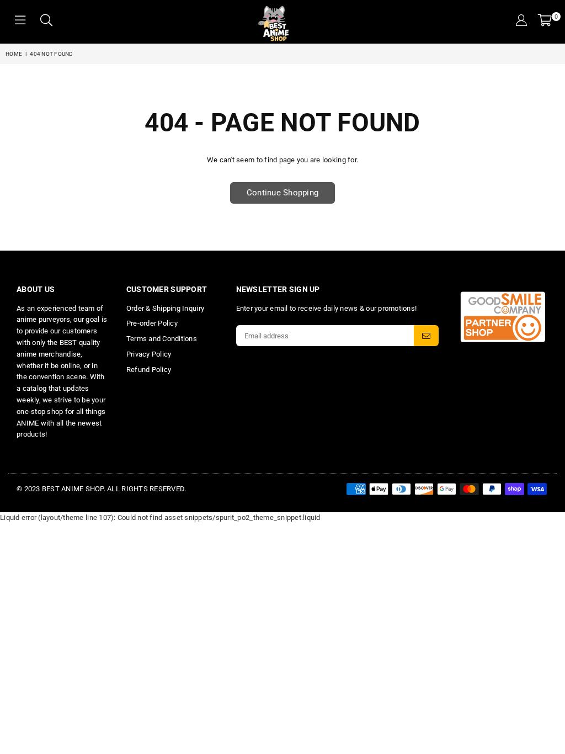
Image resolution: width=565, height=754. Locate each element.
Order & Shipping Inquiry (165, 308)
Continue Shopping (282, 193)
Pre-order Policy (152, 323)
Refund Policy (148, 369)
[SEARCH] (46, 22)
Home (14, 54)
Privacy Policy (149, 354)
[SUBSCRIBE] (426, 335)
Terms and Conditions (161, 338)
